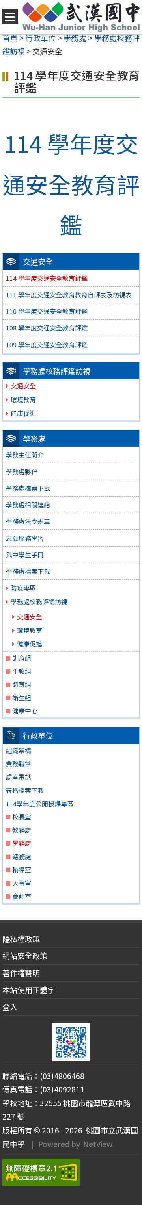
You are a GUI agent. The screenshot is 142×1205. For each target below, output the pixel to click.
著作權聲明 (21, 972)
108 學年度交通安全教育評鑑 (47, 327)
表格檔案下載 (25, 790)
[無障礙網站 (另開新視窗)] (71, 1172)
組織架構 (18, 750)
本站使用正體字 (28, 989)
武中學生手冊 (25, 554)
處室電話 (18, 777)
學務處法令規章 (28, 521)
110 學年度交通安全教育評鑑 (47, 311)
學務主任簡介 (25, 454)
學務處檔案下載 (28, 488)
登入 (9, 1006)
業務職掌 (18, 764)
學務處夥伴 (21, 471)
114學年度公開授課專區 (39, 803)
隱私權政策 (21, 938)
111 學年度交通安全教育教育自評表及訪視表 (69, 294)
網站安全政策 (24, 955)
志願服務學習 (25, 538)
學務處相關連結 (28, 504)
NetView (97, 1143)
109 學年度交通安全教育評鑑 (47, 344)
